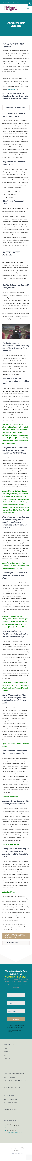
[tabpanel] (16, 525)
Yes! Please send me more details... (15, 1030)
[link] (30, 4)
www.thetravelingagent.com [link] (14, 1132)
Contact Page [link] (12, 89)
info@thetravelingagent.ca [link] (14, 1127)
